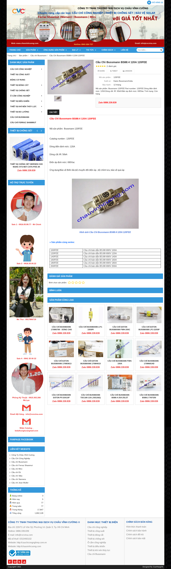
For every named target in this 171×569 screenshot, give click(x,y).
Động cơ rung (17, 80)
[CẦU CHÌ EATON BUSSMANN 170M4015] (90, 349)
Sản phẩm (31, 50)
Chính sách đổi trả (134, 534)
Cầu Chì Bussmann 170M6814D (149, 362)
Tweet (115, 71)
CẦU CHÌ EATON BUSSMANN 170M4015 (90, 362)
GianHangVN (158, 567)
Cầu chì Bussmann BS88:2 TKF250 (149, 396)
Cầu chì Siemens (18, 479)
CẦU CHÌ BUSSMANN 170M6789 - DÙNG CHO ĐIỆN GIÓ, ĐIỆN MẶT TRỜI (61, 329)
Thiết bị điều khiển (19, 101)
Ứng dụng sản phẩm (54, 50)
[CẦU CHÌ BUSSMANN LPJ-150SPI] (90, 315)
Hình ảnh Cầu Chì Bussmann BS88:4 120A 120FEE (105, 232)
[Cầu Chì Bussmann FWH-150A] (119, 349)
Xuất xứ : (108, 81)
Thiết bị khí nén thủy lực (23, 106)
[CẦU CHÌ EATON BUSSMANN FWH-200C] (119, 315)
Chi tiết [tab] (53, 112)
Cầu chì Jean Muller (19, 483)
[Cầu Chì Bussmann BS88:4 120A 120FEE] (71, 77)
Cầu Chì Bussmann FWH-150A (120, 362)
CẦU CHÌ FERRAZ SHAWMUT (23, 122)
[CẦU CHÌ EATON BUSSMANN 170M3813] (61, 349)
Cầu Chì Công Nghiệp (20, 458)
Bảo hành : (107, 85)
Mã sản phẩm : (105, 77)
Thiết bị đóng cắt (19, 85)
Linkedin (128, 71)
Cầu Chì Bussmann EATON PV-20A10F (61, 396)
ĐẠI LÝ (75, 50)
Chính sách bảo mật (135, 538)
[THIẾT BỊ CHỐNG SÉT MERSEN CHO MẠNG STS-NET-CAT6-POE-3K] (26, 148)
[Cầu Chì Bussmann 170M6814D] (149, 349)
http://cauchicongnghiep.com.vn (32, 542)
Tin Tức (90, 50)
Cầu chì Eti (16, 472)
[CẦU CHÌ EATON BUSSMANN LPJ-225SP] (149, 315)
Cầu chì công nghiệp (21, 69)
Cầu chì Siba (16, 476)
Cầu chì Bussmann (19, 117)
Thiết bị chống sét (20, 90)
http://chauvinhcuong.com (29, 546)
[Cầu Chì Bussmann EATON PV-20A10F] (61, 383)
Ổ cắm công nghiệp (97, 542)
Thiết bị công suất (20, 74)
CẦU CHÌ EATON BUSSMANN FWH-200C (119, 328)
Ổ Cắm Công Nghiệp (20, 96)
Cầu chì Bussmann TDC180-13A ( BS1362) (90, 396)
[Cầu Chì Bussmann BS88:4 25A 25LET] (119, 383)
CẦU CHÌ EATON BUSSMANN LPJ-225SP (149, 328)
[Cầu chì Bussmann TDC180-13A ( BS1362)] (90, 383)
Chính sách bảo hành (136, 531)
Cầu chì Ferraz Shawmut (22, 465)
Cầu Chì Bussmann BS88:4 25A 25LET (119, 396)
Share (102, 71)
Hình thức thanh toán (136, 527)
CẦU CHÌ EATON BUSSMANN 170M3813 (61, 362)
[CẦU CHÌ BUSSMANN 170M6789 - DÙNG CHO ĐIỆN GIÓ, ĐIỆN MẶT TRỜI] (61, 315)
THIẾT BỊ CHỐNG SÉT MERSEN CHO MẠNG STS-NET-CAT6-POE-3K (26, 165)
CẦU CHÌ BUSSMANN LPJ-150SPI (90, 328)
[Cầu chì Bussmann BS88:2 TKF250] (149, 383)
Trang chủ (15, 50)
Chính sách (108, 50)
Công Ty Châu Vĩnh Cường (22, 455)
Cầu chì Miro (16, 469)
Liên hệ (124, 50)
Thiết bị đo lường (19, 112)
